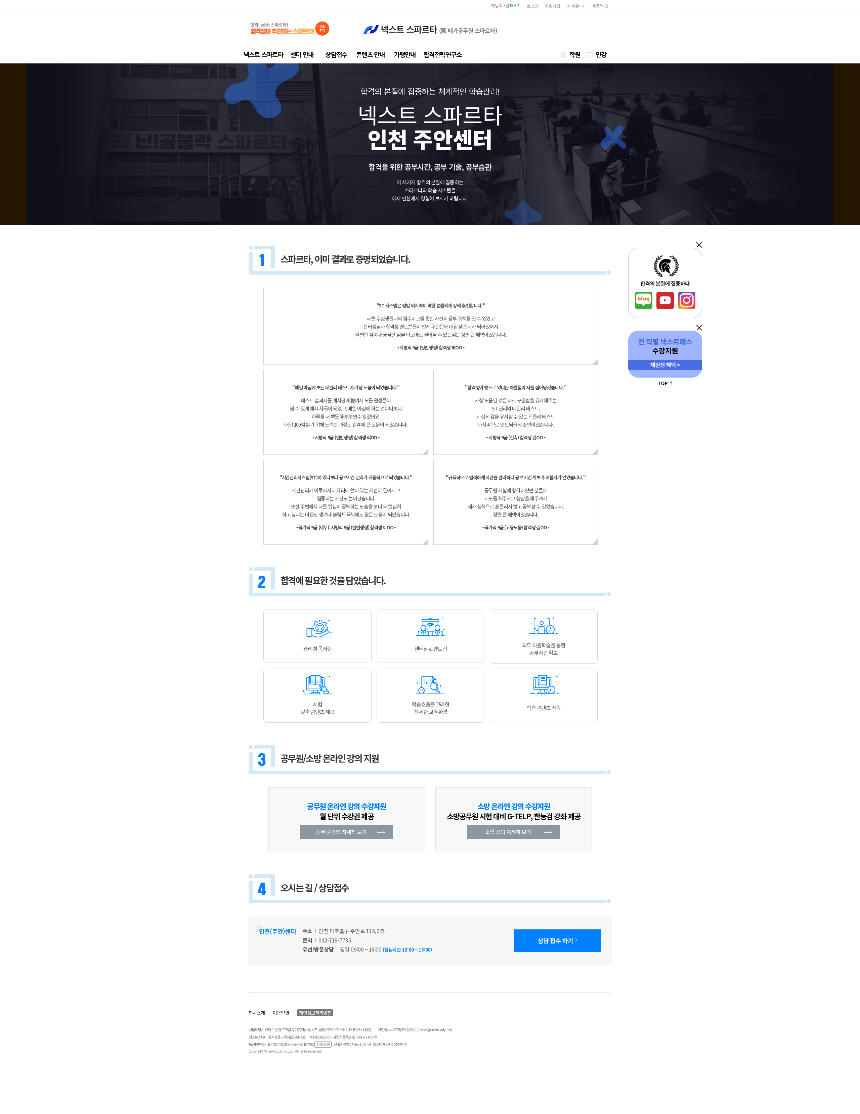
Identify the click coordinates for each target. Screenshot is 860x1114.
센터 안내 (301, 54)
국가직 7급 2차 (502, 5)
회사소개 (257, 1012)
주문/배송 (600, 6)
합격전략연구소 (443, 54)
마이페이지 (576, 6)
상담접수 (336, 54)
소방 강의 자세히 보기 (508, 832)
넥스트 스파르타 (263, 54)
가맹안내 (405, 54)
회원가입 (552, 6)
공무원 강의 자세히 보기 (341, 832)
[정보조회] (323, 1044)
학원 (574, 54)
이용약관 (281, 1012)
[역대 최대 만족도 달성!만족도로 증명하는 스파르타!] (290, 28)
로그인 (532, 6)
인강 (601, 54)
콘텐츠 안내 (370, 54)
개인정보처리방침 (315, 1012)
